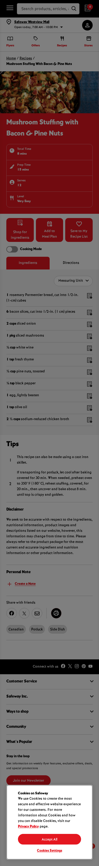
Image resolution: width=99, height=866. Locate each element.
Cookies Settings (49, 851)
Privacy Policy (28, 827)
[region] (49, 822)
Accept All (49, 840)
